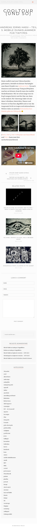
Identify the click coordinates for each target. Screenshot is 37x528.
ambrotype (7, 379)
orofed (5, 468)
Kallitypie (6, 438)
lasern (5, 446)
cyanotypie (7, 406)
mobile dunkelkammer (10, 457)
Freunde (6, 422)
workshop (6, 508)
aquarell (6, 387)
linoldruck (6, 449)
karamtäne (7, 441)
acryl (5, 374)
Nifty (5, 465)
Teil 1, (4, 135)
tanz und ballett (8, 492)
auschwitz (6, 393)
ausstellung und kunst (9, 395)
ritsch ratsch (7, 487)
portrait (6, 481)
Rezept (5, 484)
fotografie (16, 35)
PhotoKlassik (7, 473)
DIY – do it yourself (9, 409)
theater (6, 495)
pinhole (6, 476)
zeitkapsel (6, 511)
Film (5, 417)
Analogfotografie (6, 35)
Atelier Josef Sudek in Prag (19, 172)
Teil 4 (6, 137)
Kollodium (28, 35)
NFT (5, 463)
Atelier (5, 390)
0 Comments (22, 38)
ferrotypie (6, 414)
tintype (23, 36)
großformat (7, 433)
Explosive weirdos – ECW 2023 (20, 353)
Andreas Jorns (23, 86)
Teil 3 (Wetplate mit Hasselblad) (23, 135)
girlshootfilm (7, 428)
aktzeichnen (7, 376)
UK (4, 500)
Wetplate (6, 506)
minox (5, 455)
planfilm (6, 479)
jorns (23, 35)
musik (5, 460)
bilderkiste (6, 398)
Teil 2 (9, 135)
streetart (6, 490)
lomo (5, 452)
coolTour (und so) (12, 2)
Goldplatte (6, 430)
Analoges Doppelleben (18, 347)
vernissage (7, 503)
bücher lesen (7, 401)
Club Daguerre (7, 403)
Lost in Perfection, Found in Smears (22, 358)
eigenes (6, 411)
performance (7, 471)
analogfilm (7, 382)
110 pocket (6, 371)
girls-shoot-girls (8, 425)
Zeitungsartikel (8, 514)
